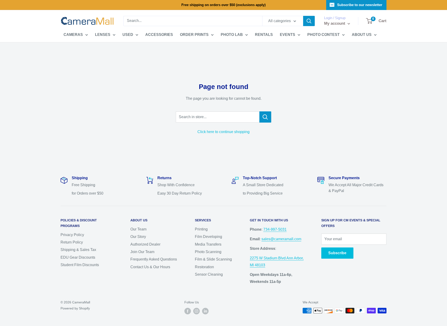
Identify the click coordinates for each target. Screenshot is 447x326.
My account (335, 23)
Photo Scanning (208, 252)
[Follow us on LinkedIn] (205, 311)
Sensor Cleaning (209, 274)
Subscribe (337, 253)
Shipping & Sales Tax (78, 250)
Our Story (138, 237)
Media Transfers (208, 244)
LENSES (102, 35)
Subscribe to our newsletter (359, 5)
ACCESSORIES (159, 35)
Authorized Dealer (145, 244)
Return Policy (72, 242)
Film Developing (208, 237)
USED (127, 35)
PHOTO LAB (232, 35)
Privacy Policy (72, 235)
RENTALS (264, 35)
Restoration (204, 267)
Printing (201, 229)
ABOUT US (362, 35)
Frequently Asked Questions (153, 259)
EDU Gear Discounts (78, 257)
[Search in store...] (265, 117)
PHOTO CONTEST (323, 35)
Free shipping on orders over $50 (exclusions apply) (223, 5)
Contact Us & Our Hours (150, 267)
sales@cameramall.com (281, 239)
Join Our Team (142, 252)
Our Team (138, 229)
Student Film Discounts (80, 265)
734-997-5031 (275, 229)
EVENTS (287, 35)
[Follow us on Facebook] (187, 311)
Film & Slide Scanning (213, 259)
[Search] (309, 21)
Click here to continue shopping (223, 132)
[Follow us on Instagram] (196, 311)
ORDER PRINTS (194, 35)
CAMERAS (73, 35)
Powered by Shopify (75, 308)
